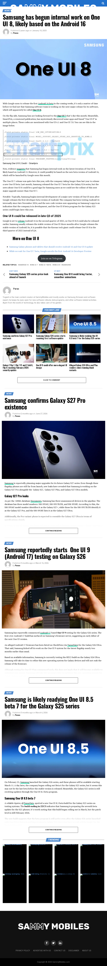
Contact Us (59, 951)
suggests (21, 168)
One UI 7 (61, 115)
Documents (36, 500)
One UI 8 (37, 109)
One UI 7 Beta (45, 265)
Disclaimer (74, 951)
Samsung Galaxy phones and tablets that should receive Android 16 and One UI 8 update (51, 246)
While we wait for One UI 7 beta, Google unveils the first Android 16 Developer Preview (50, 251)
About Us (86, 951)
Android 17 (45, 632)
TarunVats (72, 645)
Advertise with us (42, 951)
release (21, 220)
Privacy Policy (23, 951)
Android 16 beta (45, 103)
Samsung (67, 265)
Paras (15, 33)
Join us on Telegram (51, 258)
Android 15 (24, 265)
